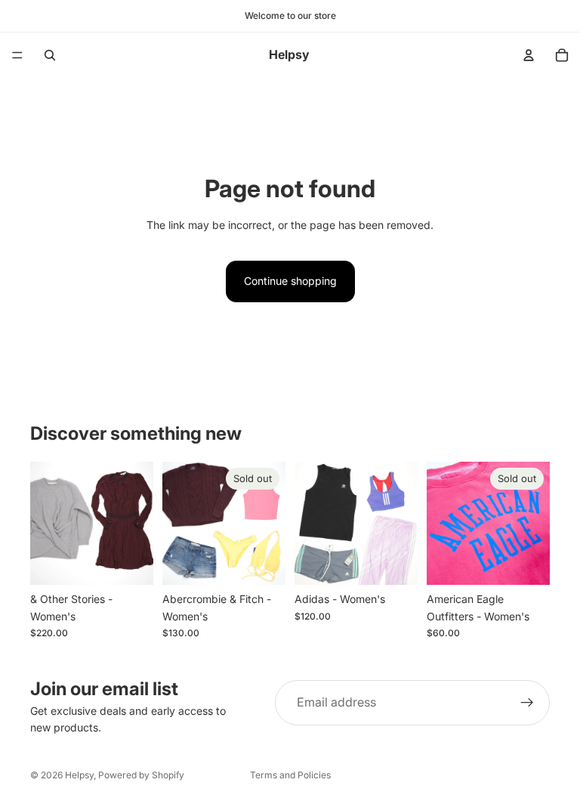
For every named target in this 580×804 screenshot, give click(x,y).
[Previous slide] (46, 523)
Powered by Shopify (141, 775)
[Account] (528, 55)
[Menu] (17, 55)
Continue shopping (290, 280)
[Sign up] (527, 703)
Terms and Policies (290, 775)
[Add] (129, 562)
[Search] (49, 55)
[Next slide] (136, 523)
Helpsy (79, 775)
